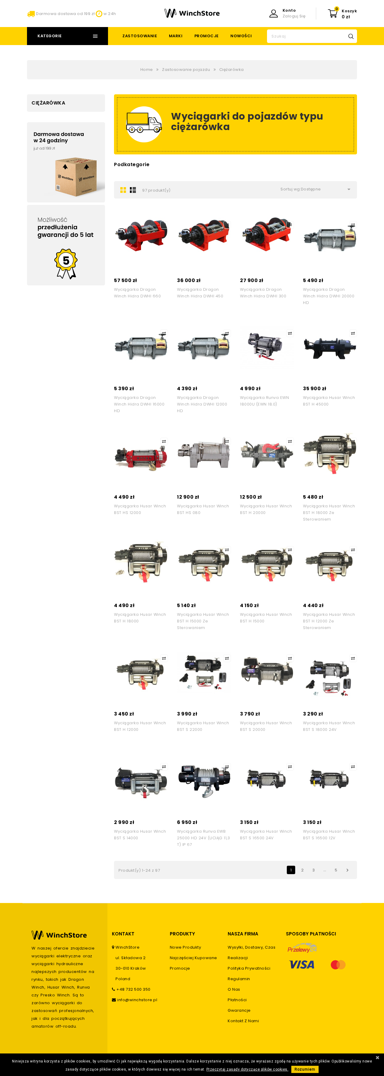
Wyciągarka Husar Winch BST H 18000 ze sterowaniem (329, 512)
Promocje (206, 36)
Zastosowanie (139, 36)
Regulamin (239, 979)
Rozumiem (305, 1069)
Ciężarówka (48, 102)
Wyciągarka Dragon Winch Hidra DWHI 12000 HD (202, 404)
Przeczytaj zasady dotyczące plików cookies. (247, 1069)
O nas (234, 989)
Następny (347, 870)
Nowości (241, 36)
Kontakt (123, 934)
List (133, 190)
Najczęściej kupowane (193, 958)
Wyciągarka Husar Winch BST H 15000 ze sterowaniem (203, 621)
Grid (123, 190)
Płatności (237, 1000)
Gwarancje (239, 1010)
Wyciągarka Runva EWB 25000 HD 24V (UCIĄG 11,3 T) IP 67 (203, 837)
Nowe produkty (185, 947)
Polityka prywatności (249, 968)
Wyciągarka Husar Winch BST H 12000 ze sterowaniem (329, 621)
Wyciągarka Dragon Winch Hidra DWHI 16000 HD (139, 404)
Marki (176, 36)
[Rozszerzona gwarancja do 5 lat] (66, 245)
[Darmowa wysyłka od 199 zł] (66, 162)
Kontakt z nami (243, 1021)
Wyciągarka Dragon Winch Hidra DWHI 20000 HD (328, 296)
